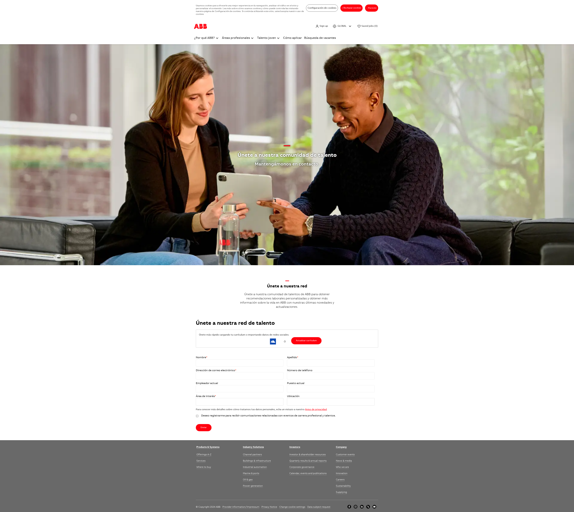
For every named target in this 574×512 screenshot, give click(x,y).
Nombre (201, 357)
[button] (321, 26)
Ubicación (293, 396)
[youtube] (374, 507)
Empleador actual (207, 383)
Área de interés (206, 396)
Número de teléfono (299, 370)
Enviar (204, 428)
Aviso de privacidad (316, 409)
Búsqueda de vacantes (320, 38)
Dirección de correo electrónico (216, 370)
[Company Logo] (200, 26)
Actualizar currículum (306, 341)
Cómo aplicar (292, 38)
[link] (207, 447)
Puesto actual (295, 383)
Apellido (292, 357)
